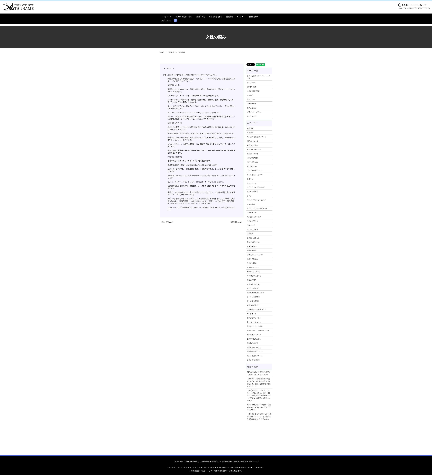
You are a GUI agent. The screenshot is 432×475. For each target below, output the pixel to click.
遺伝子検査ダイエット (255, 351)
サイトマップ (251, 116)
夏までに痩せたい (253, 242)
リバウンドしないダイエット (257, 208)
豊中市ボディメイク (254, 335)
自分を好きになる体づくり (256, 309)
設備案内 (229, 17)
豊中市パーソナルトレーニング (258, 330)
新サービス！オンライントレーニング (259, 77)
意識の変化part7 (167, 222)
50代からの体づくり (254, 149)
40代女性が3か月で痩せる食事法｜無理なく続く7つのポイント (258, 373)
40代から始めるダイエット (256, 137)
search (176, 20)
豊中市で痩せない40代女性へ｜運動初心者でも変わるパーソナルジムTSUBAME (259, 407)
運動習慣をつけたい (254, 347)
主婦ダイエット (252, 212)
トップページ (167, 17)
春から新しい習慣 (253, 271)
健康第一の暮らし (253, 238)
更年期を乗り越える (254, 276)
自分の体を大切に (253, 305)
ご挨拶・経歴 (200, 17)
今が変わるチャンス (254, 217)
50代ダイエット (252, 154)
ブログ (249, 196)
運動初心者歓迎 (252, 343)
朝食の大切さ (251, 280)
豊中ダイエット (252, 314)
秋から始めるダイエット (255, 293)
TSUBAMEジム (252, 166)
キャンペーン (251, 183)
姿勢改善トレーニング (255, 255)
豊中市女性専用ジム (254, 339)
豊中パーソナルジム (254, 322)
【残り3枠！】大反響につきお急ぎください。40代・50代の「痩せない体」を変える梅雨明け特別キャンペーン (259, 382)
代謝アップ (251, 225)
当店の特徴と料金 (215, 17)
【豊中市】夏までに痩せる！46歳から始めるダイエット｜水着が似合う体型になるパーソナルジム (259, 416)
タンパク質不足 (252, 191)
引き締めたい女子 (253, 267)
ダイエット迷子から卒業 (255, 187)
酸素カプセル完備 (253, 360)
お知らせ (171, 52)
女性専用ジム (251, 246)
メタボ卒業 (251, 204)
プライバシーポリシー (255, 112)
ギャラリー (240, 17)
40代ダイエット (252, 141)
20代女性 (250, 128)
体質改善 (250, 234)
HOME (162, 52)
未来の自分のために (254, 284)
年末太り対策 (251, 263)
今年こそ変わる (252, 221)
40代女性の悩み (252, 145)
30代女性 (250, 133)
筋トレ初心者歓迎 (253, 301)
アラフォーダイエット (255, 170)
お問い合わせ (167, 20)
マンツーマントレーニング (256, 200)
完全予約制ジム (252, 259)
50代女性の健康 (252, 158)
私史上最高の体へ (253, 288)
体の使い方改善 (252, 229)
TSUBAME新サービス (183, 17)
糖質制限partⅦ (236, 222)
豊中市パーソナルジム (255, 326)
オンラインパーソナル (255, 175)
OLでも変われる (253, 162)
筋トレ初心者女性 (253, 297)
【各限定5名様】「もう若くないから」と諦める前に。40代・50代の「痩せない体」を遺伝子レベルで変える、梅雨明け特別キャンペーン (259, 395)
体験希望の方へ (254, 17)
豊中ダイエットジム (254, 318)
